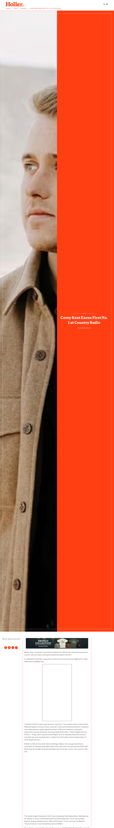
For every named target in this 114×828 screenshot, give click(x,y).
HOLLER (8, 8)
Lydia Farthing (85, 327)
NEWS (15, 8)
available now (38, 661)
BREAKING (24, 8)
